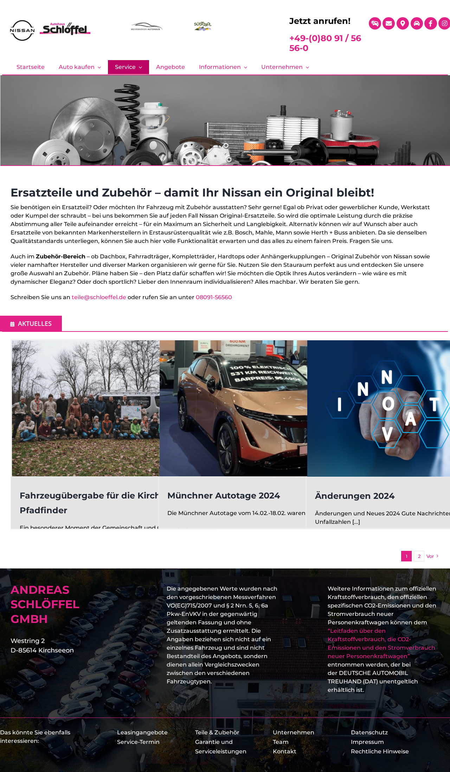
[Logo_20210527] (50, 21)
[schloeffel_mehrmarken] (146, 23)
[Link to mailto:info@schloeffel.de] (388, 23)
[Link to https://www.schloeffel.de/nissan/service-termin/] (375, 23)
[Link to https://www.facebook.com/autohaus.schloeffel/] (430, 23)
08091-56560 (214, 297)
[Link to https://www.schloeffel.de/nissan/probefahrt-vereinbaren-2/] (417, 23)
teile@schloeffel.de (99, 297)
